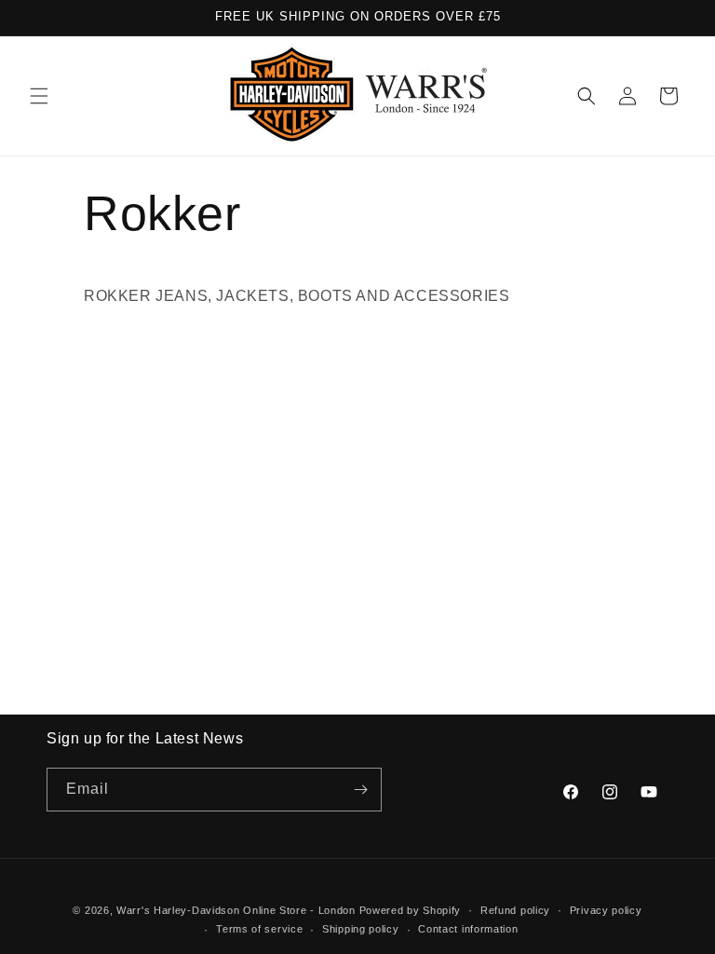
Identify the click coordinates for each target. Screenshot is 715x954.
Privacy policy (606, 910)
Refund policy (515, 910)
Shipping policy (360, 928)
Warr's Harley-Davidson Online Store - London (236, 910)
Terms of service (259, 928)
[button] (39, 95)
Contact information (468, 928)
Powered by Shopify (410, 910)
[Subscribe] (360, 789)
